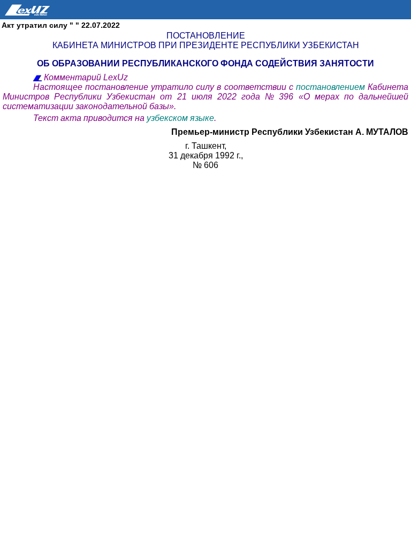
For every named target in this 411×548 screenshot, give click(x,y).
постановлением (332, 87)
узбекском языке (180, 118)
